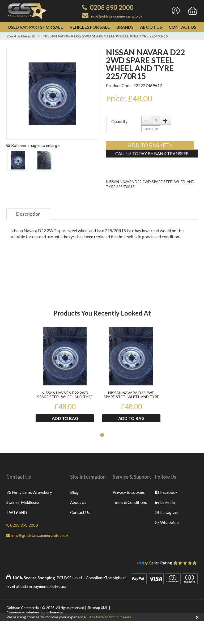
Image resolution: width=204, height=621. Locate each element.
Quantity (119, 121)
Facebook (169, 493)
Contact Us (182, 26)
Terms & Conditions (130, 502)
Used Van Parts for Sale (35, 26)
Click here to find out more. (109, 617)
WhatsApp (169, 524)
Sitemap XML (97, 608)
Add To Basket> (150, 145)
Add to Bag (65, 418)
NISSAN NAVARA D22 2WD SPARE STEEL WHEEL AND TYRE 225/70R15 (65, 395)
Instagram (169, 513)
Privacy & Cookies (129, 492)
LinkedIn (169, 503)
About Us (151, 26)
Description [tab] (28, 214)
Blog (74, 492)
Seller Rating (160, 563)
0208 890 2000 (111, 7)
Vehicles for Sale (90, 26)
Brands (125, 26)
